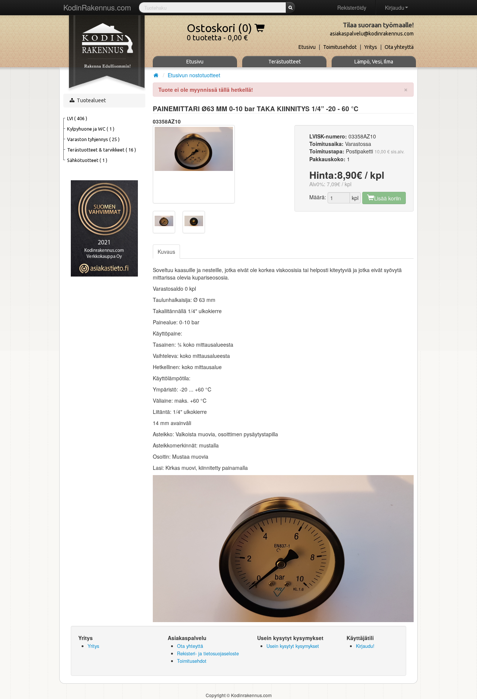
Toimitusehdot (340, 47)
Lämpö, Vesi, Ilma (373, 62)
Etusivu (307, 47)
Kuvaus (166, 251)
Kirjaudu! (365, 646)
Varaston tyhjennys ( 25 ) (93, 139)
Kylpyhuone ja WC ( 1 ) (90, 128)
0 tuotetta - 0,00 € (221, 30)
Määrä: (317, 197)
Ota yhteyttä (399, 47)
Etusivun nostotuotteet (194, 75)
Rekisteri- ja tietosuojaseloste (208, 653)
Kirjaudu (394, 7)
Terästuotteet (284, 62)
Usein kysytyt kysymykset (292, 646)
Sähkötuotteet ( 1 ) (87, 160)
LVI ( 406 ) (77, 118)
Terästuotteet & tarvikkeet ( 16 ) (101, 149)
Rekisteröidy (351, 7)
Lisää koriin (387, 198)
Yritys (370, 47)
